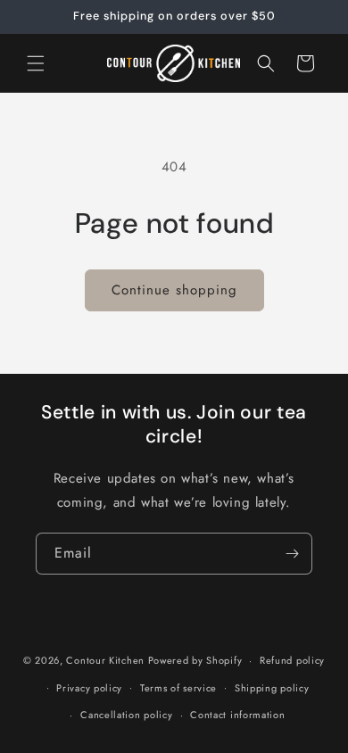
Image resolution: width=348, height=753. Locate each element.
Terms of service (178, 688)
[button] (35, 63)
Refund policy (292, 660)
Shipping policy (272, 688)
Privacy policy (89, 688)
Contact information (237, 714)
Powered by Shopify (195, 660)
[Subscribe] (291, 554)
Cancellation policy (126, 714)
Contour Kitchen (106, 660)
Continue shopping (174, 290)
